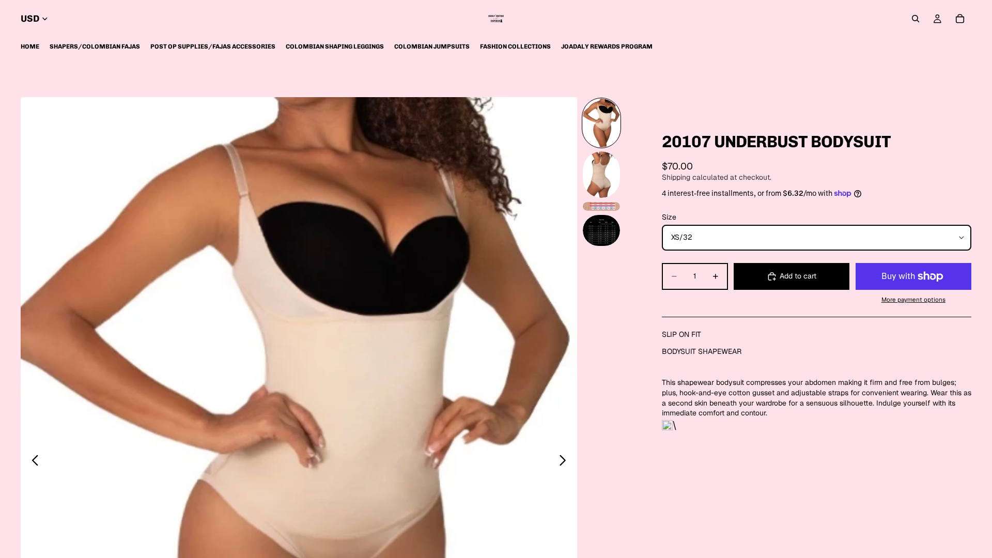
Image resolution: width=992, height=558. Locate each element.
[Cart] (960, 18)
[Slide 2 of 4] (601, 174)
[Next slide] (565, 462)
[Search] (915, 18)
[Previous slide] (32, 462)
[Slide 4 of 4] (601, 230)
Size (669, 217)
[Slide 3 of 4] (601, 206)
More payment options (913, 299)
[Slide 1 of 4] (601, 123)
